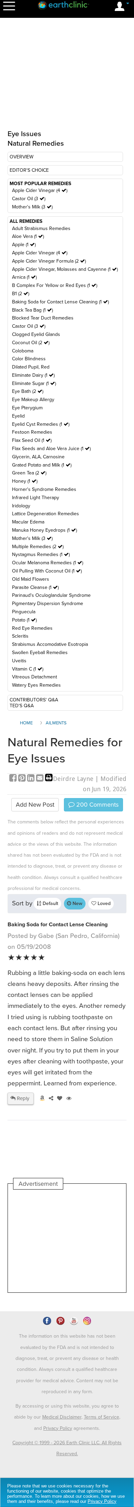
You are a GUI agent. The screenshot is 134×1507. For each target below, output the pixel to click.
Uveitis (19, 661)
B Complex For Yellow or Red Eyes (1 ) (54, 285)
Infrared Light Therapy (35, 498)
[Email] (40, 778)
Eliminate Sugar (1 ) (34, 383)
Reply (22, 1098)
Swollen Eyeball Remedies (40, 652)
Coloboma (22, 351)
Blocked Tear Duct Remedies (43, 318)
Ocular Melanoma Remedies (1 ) (47, 563)
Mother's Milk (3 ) (32, 207)
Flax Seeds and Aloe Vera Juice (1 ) (51, 448)
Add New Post (35, 804)
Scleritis (20, 636)
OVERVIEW (21, 157)
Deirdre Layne (73, 778)
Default (49, 903)
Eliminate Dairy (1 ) (33, 375)
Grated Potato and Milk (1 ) (41, 465)
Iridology (21, 506)
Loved (103, 903)
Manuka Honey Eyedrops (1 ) (44, 530)
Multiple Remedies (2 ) (38, 547)
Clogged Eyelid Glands (36, 334)
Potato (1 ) (24, 620)
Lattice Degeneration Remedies (45, 514)
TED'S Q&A (22, 706)
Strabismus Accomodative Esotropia (50, 644)
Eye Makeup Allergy (33, 399)
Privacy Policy (57, 1428)
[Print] (49, 778)
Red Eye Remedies (32, 628)
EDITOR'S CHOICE (29, 170)
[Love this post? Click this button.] (58, 1098)
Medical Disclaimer (61, 1417)
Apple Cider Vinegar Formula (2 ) (49, 261)
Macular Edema (28, 522)
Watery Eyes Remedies (36, 685)
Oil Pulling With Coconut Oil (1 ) (47, 571)
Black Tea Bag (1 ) (32, 310)
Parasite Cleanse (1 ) (35, 587)
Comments (97, 804)
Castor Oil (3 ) (28, 199)
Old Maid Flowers (30, 579)
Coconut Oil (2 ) (30, 343)
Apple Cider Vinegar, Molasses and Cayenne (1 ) (65, 269)
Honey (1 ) (24, 481)
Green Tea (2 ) (29, 473)
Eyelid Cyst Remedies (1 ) (40, 424)
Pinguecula (23, 612)
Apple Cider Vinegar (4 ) (39, 190)
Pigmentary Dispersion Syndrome (47, 603)
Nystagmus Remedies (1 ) (41, 554)
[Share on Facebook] (13, 778)
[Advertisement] (67, 1241)
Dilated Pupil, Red (30, 367)
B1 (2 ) (20, 294)
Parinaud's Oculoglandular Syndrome (51, 595)
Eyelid (18, 416)
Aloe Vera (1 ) (28, 236)
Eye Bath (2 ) (27, 391)
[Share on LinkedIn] (31, 778)
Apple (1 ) (24, 245)
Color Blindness (29, 359)
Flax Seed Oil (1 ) (32, 440)
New (76, 903)
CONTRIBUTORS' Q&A (34, 700)
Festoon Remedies (32, 432)
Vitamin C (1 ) (27, 669)
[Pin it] (22, 778)
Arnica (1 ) (24, 277)
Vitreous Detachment (34, 677)
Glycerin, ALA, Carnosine (38, 457)
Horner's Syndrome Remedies (44, 489)
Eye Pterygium (27, 408)
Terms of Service (101, 1417)
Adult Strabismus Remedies (41, 228)
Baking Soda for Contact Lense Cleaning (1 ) (60, 302)
